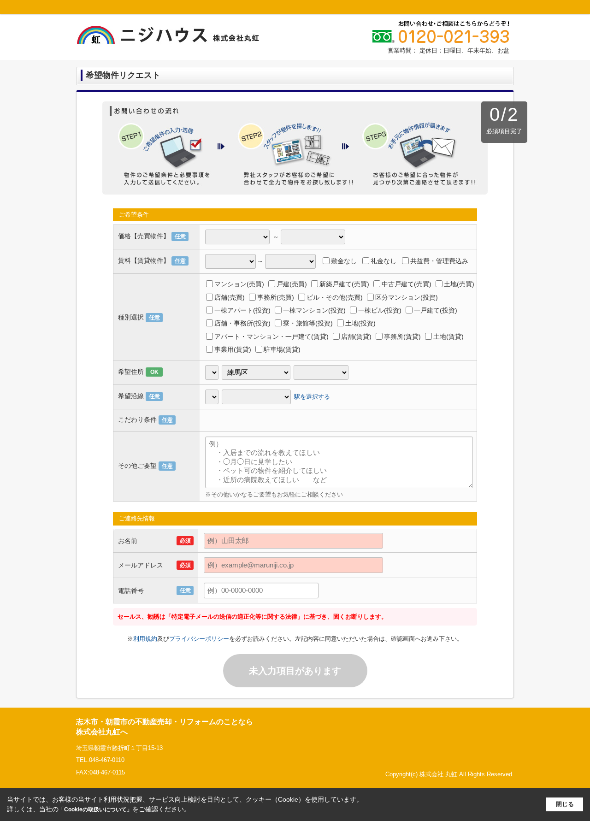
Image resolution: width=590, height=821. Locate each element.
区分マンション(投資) (406, 297)
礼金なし (383, 261)
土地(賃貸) (448, 336)
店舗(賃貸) (356, 336)
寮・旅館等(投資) (308, 323)
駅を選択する (312, 396)
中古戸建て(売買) (406, 284)
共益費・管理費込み (439, 261)
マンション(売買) (239, 284)
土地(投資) (360, 323)
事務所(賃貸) (402, 336)
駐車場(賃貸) (282, 349)
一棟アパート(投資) (242, 310)
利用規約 (145, 638)
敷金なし (344, 261)
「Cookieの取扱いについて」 (95, 809)
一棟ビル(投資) (379, 310)
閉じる (565, 804)
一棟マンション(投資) (314, 310)
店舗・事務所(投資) (242, 323)
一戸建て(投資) (435, 310)
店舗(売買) (229, 297)
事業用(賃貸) (232, 349)
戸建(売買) (292, 284)
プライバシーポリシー (199, 638)
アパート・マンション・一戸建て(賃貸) (271, 336)
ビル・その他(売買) (335, 297)
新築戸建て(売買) (344, 284)
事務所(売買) (275, 297)
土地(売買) (459, 284)
